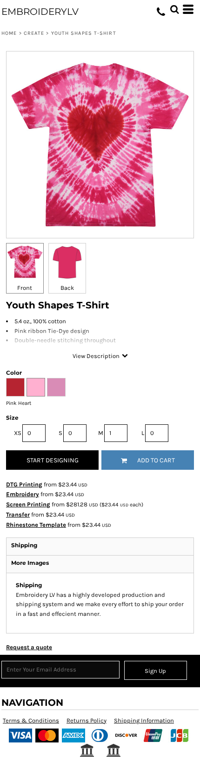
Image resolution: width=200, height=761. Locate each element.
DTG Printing (24, 484)
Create (34, 33)
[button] (174, 9)
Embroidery (22, 494)
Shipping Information (144, 720)
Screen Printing (28, 504)
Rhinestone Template (36, 524)
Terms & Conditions (31, 720)
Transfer (18, 514)
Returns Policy (87, 720)
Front (24, 287)
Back (67, 287)
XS (17, 432)
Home (9, 33)
